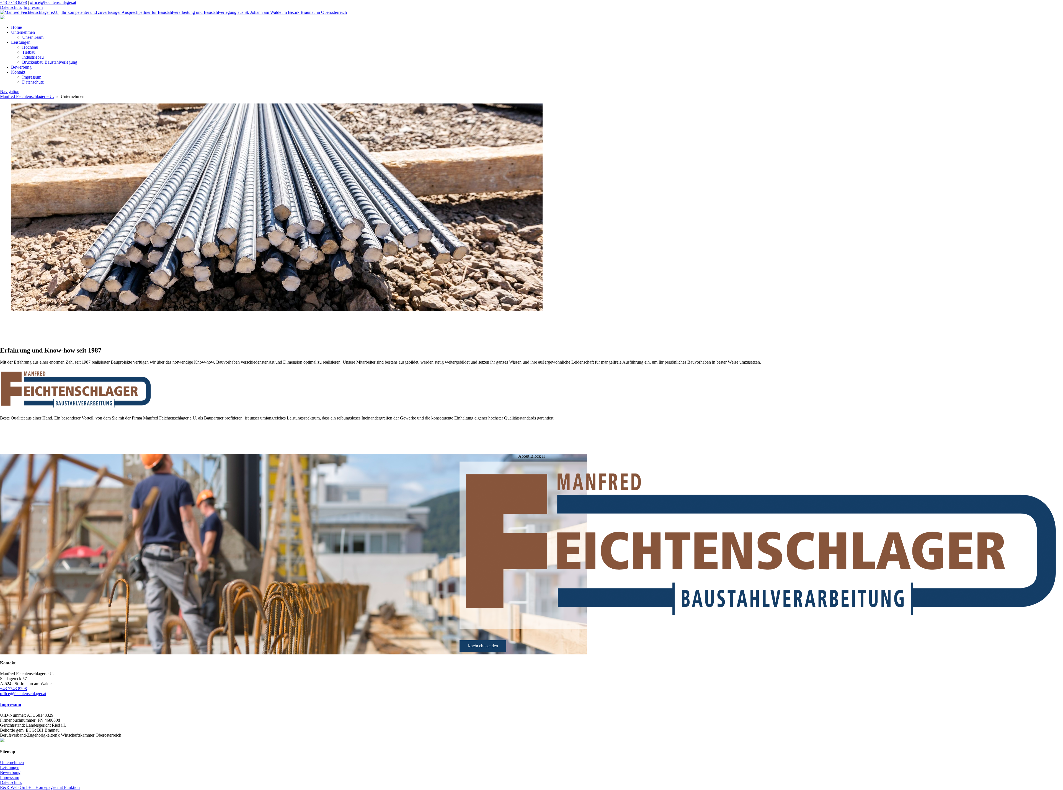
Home (16, 27)
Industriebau (33, 57)
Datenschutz (11, 7)
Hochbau (30, 47)
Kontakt (18, 72)
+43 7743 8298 (13, 2)
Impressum (33, 7)
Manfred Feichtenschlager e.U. (27, 96)
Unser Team (32, 37)
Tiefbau (28, 52)
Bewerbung (21, 67)
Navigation (9, 91)
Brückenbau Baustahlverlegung (49, 62)
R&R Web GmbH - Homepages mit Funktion (40, 787)
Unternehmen (23, 32)
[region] (531, 329)
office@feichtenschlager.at (53, 2)
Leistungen (20, 42)
